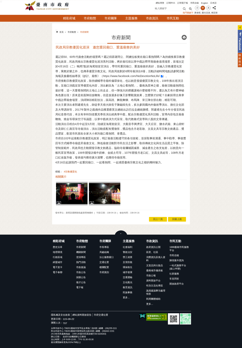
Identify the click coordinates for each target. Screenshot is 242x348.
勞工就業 (127, 257)
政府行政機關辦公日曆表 (74, 336)
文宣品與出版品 (154, 265)
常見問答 (174, 278)
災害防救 (127, 262)
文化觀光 (127, 282)
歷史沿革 (57, 247)
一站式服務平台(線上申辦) (177, 267)
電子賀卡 (57, 267)
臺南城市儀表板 (154, 270)
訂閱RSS (171, 3)
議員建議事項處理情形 (155, 292)
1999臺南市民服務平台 (179, 249)
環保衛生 (127, 267)
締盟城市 (57, 262)
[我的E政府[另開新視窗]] (142, 316)
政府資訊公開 (153, 247)
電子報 (79, 287)
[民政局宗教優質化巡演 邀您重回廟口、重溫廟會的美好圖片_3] (173, 318)
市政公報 (151, 275)
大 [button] (208, 8)
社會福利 (127, 247)
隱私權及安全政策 (60, 315)
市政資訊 (152, 18)
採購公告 (81, 277)
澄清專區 (81, 257)
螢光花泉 (206, 12)
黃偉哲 (197, 12)
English (204, 3)
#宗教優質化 (70, 171)
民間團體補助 (153, 299)
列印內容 (184, 37)
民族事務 (127, 292)
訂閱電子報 (182, 3)
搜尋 (156, 8)
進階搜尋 (190, 8)
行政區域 (57, 257)
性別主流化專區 (154, 285)
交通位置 (104, 262)
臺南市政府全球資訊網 (47, 5)
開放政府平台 (176, 283)
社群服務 (174, 273)
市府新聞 (84, 32)
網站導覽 (160, 3)
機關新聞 (81, 252)
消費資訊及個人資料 (155, 259)
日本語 (213, 3)
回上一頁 (158, 219)
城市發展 (127, 272)
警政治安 (127, 252)
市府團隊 (110, 18)
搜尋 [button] (184, 8)
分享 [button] (214, 6)
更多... (126, 297)
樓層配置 (104, 267)
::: (1, 1)
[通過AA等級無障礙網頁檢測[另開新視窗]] (156, 317)
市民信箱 (194, 3)
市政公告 (81, 272)
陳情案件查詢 (176, 260)
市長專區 (104, 247)
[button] (72, 193)
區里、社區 (152, 252)
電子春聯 (57, 272)
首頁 (61, 32)
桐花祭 (214, 12)
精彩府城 (69, 18)
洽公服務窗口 (106, 257)
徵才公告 (81, 282)
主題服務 (131, 18)
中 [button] (203, 8)
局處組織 (104, 252)
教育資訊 (127, 287)
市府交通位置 (101, 315)
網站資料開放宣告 (81, 315)
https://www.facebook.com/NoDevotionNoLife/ (131, 76)
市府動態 (90, 18)
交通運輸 (127, 277)
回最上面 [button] (177, 219)
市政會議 (81, 267)
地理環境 (57, 252)
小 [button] (197, 8)
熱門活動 (81, 262)
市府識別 (104, 272)
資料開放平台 (153, 280)
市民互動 (173, 18)
